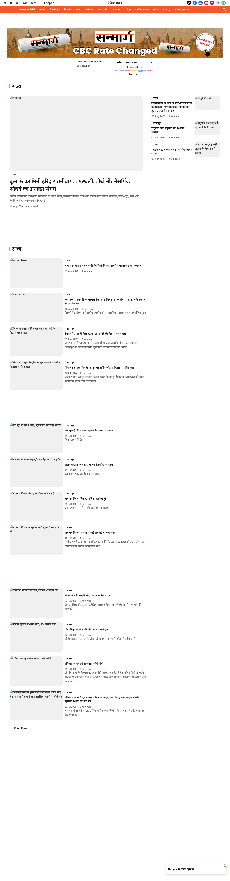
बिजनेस (68, 9)
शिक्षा (128, 9)
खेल (78, 9)
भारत (164, 9)
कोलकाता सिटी (27, 9)
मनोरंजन (89, 9)
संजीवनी (117, 9)
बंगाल (42, 9)
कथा (155, 9)
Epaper (49, 3)
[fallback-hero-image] (76, 133)
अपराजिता (103, 9)
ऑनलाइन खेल (182, 9)
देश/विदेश (55, 9)
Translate (134, 74)
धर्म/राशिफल (142, 9)
